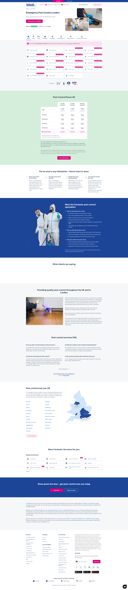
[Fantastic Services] (31, 4)
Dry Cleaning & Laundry (74, 463)
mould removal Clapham (64, 518)
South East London (50, 416)
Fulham (28, 404)
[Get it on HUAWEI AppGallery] (95, 572)
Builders (90, 463)
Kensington (29, 410)
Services (41, 4)
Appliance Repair (92, 458)
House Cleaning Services (64, 537)
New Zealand (51, 581)
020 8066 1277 (84, 4)
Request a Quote (71, 490)
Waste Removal (53, 463)
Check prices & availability (34, 21)
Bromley (28, 401)
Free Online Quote (64, 158)
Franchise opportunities (31, 554)
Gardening (51, 467)
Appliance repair (62, 557)
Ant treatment (37, 62)
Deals (64, 4)
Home (28, 38)
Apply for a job (57, 4)
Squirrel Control (37, 55)
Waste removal (62, 551)
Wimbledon (48, 407)
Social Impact (29, 550)
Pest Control (33, 463)
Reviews (44, 539)
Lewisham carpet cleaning (92, 518)
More (67, 4)
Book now (56, 490)
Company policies (46, 547)
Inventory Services (75, 458)
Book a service (97, 4)
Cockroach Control (95, 55)
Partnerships (28, 557)
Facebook (76, 567)
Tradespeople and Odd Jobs (74, 467)
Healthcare (45, 38)
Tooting (47, 404)
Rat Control (95, 49)
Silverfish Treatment (75, 62)
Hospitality (52, 38)
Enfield (27, 407)
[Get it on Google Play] (87, 572)
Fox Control (52, 75)
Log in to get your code (72, 43)
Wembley (47, 401)
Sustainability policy (46, 549)
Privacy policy (45, 551)
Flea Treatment (75, 55)
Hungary (80, 581)
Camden (28, 419)
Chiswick (28, 413)
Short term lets (70, 38)
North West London (50, 410)
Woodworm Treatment (95, 62)
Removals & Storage (37, 467)
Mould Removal (62, 572)
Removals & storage (63, 549)
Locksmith (32, 458)
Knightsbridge (29, 425)
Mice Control (75, 49)
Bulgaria (93, 581)
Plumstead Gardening (69, 510)
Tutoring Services (62, 567)
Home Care (61, 569)
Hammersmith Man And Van (55, 510)
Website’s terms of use (47, 553)
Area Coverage (29, 561)
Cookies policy (45, 555)
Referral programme (30, 552)
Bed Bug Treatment (56, 55)
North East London (31, 422)
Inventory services (63, 553)
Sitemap (28, 563)
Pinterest (85, 567)
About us (44, 537)
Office (33, 38)
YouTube (89, 567)
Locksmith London (63, 560)
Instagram (93, 567)
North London (48, 413)
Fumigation (71, 75)
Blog (27, 559)
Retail (38, 38)
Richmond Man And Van (41, 510)
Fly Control (95, 68)
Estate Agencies (61, 38)
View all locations (31, 436)
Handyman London (63, 562)
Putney (27, 416)
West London (48, 422)
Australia (37, 581)
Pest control (61, 555)
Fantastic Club (50, 4)
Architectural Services (93, 467)
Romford (28, 431)
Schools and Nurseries (82, 38)
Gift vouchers (29, 548)
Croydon (47, 425)
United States (66, 581)
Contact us (44, 541)
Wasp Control (56, 68)
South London (48, 419)
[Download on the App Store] (78, 572)
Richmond (47, 428)
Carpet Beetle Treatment (37, 74)
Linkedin (97, 567)
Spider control (56, 62)
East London (29, 428)
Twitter (80, 567)
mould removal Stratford (77, 518)
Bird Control (75, 68)
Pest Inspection (34, 50)
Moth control (37, 68)
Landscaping (52, 458)
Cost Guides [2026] (30, 537)
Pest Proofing (52, 50)
